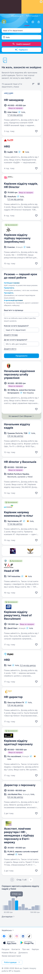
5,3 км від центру (15, 199)
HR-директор (13, 697)
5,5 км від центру (28, 665)
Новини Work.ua (9, 952)
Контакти (16, 949)
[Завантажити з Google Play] (27, 942)
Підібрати (23, 50)
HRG (7, 146)
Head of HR (11, 570)
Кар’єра (35, 949)
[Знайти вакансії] (27, 22)
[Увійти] (38, 22)
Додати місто (10, 349)
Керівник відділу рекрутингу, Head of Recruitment (18, 615)
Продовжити (21, 356)
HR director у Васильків (20, 462)
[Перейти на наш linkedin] (23, 936)
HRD (7, 659)
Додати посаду (11, 335)
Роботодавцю (32, 16)
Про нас (26, 949)
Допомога (23, 952)
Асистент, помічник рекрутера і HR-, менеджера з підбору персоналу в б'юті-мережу (19, 835)
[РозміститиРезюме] (32, 22)
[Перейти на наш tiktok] (29, 936)
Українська (7, 930)
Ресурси (5, 949)
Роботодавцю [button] (10, 962)
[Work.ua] (4, 21)
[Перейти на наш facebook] (4, 936)
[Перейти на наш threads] (10, 936)
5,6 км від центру (15, 705)
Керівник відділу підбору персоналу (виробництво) (17, 238)
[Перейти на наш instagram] (16, 936)
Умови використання (11, 956)
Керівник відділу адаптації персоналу (18, 742)
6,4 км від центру (15, 797)
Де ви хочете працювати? (15, 340)
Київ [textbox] (8, 37)
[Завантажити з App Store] (10, 942)
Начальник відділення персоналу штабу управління (19, 374)
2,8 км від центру (15, 436)
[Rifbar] (13, 551)
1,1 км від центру (14, 524)
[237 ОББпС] (30, 551)
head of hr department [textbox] (13, 30)
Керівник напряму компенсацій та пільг (18, 514)
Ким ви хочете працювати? (16, 326)
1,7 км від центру (15, 115)
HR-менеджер (14, 100)
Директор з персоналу (19, 785)
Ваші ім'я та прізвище (13, 310)
